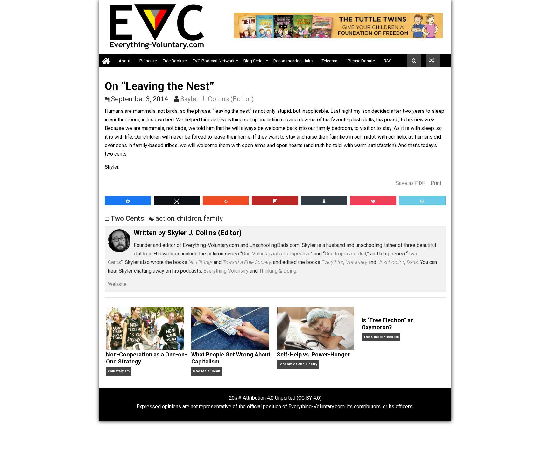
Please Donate (361, 60)
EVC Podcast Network (214, 60)
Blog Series (253, 60)
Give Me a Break (206, 371)
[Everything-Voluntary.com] (106, 61)
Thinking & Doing (277, 271)
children (189, 218)
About (124, 60)
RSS (387, 60)
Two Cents (127, 218)
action (164, 218)
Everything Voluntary (226, 271)
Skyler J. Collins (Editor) (217, 99)
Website (117, 284)
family (213, 218)
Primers (146, 60)
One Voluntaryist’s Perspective (276, 254)
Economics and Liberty (297, 364)
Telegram (330, 60)
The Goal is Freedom (381, 337)
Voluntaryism (119, 371)
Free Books (173, 60)
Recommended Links (293, 60)
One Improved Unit (345, 254)
